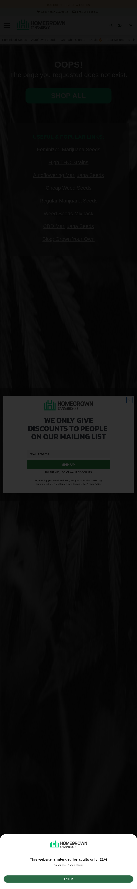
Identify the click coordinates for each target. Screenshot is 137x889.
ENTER (68, 879)
